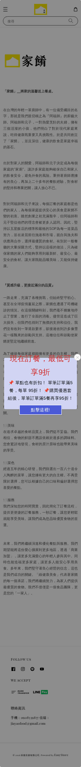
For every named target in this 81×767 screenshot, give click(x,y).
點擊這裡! (40, 409)
